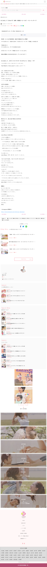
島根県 (3, 557)
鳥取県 (40, 555)
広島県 (11, 557)
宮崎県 (11, 559)
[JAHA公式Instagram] (24, 543)
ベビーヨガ (20, 218)
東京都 (7, 552)
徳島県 (19, 557)
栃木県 (35, 550)
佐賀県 (39, 557)
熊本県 (3, 559)
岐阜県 (40, 552)
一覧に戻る (23, 14)
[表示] (25, 35)
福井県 (36, 552)
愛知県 (7, 555)
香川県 (23, 557)
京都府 (19, 555)
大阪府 (23, 555)
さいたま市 (10, 218)
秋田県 (19, 550)
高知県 (31, 557)
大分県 (7, 559)
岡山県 (7, 557)
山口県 (15, 557)
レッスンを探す (23, 528)
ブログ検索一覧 (6, 3)
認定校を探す (23, 523)
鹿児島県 (15, 559)
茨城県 (31, 550)
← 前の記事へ (4, 14)
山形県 (23, 550)
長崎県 (44, 557)
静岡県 (3, 555)
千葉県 (3, 552)
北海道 (3, 550)
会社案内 (23, 530)
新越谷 (43, 218)
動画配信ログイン (23, 538)
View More (23, 259)
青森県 (7, 550)
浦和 (15, 218)
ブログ (23, 525)
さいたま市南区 (6, 220)
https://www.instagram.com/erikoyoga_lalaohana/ (13, 211)
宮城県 (15, 550)
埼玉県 (44, 550)
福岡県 (35, 557)
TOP (2, 3)
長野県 (24, 552)
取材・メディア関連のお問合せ (23, 535)
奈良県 (31, 555)
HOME (23, 520)
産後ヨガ (25, 218)
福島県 (27, 550)
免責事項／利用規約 (23, 533)
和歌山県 (36, 555)
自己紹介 (38, 218)
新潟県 (16, 552)
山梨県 (20, 552)
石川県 (32, 552)
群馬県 (39, 550)
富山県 (28, 552)
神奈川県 (11, 552)
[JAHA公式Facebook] (22, 543)
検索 (43, 10)
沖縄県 (20, 559)
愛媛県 (27, 557)
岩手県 (11, 550)
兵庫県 (27, 555)
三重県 (11, 555)
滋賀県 (15, 555)
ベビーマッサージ (32, 218)
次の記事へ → (43, 14)
